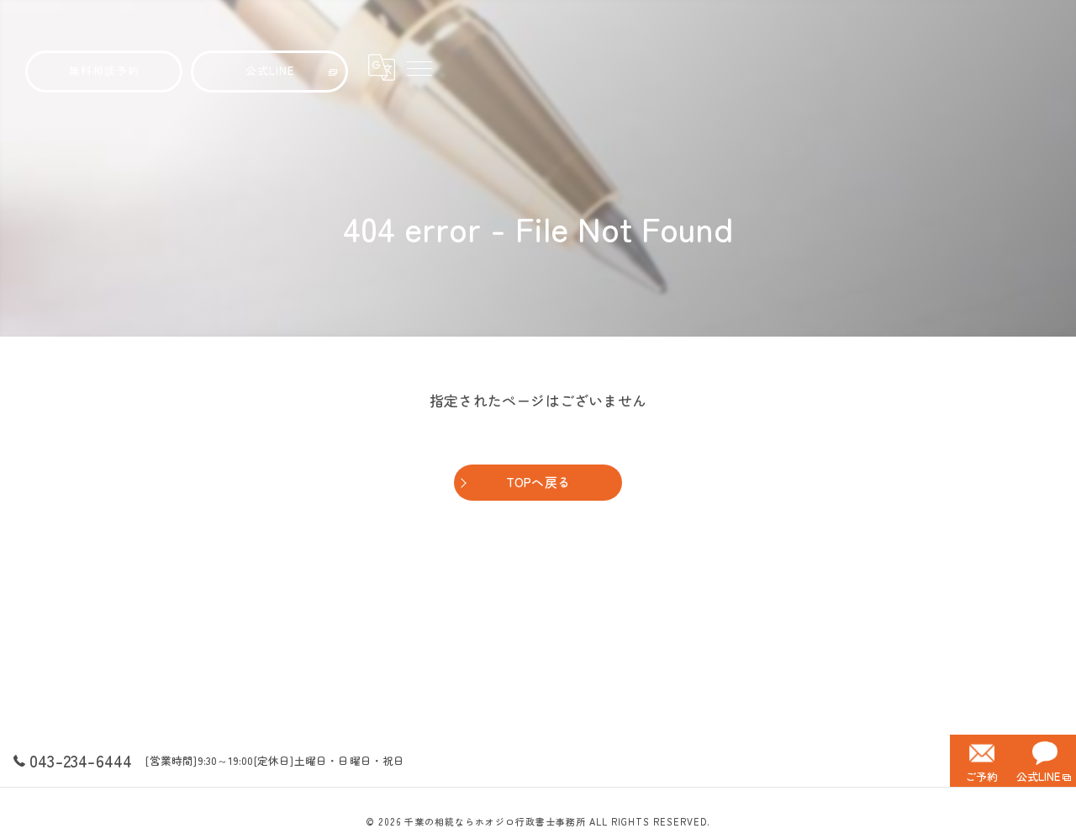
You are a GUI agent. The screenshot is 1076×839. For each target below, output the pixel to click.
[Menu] (418, 67)
